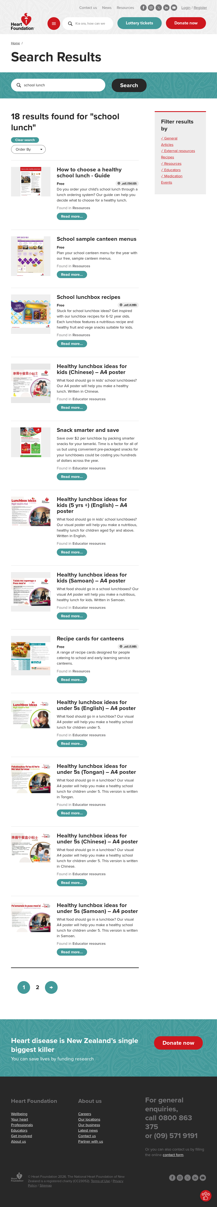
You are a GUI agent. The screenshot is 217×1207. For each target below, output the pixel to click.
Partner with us (90, 1141)
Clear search (25, 140)
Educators (19, 1130)
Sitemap (46, 1185)
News (106, 7)
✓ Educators (171, 170)
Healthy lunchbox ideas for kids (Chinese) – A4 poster (92, 369)
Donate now (186, 23)
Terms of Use (100, 1181)
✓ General (169, 138)
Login (186, 7)
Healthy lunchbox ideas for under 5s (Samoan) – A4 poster (97, 908)
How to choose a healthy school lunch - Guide (89, 172)
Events (166, 182)
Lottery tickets (139, 23)
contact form (173, 1154)
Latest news (88, 1130)
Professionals (22, 1125)
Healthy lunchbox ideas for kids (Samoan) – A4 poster (92, 577)
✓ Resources (171, 163)
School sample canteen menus (96, 238)
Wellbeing (19, 1114)
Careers (84, 1114)
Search (129, 85)
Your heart (19, 1119)
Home (15, 43)
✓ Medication (171, 176)
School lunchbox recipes (88, 297)
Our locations (89, 1119)
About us (18, 1141)
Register (200, 7)
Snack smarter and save (88, 430)
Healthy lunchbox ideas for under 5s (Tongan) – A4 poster (96, 769)
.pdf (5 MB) (130, 646)
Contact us (88, 7)
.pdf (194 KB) (129, 183)
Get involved (21, 1136)
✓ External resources (178, 150)
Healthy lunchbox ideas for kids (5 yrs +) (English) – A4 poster (92, 505)
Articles (167, 144)
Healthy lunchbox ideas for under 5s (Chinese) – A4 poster (97, 838)
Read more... (72, 216)
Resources (125, 7)
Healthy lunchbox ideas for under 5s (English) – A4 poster (96, 705)
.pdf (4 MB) (130, 305)
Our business (89, 1125)
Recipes (167, 157)
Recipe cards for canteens (90, 638)
